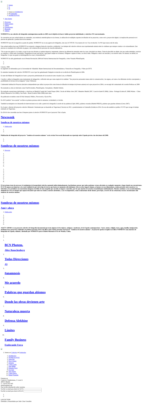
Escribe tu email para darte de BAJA (12, 391)
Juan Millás (12, 366)
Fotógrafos (13, 13)
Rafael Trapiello (13, 375)
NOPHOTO (19, 12)
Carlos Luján (13, 364)
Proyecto (7, 150)
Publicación (8, 126)
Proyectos (8, 22)
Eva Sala (11, 370)
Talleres (7, 31)
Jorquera (11, 363)
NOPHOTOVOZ (14, 15)
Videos (7, 25)
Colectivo (14, 352)
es (9, 7)
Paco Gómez (12, 361)
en (9, 8)
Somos (11, 5)
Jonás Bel (11, 359)
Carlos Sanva (13, 373)
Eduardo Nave (13, 368)
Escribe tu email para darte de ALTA (12, 389)
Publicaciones (9, 24)
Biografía (7, 29)
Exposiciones (9, 27)
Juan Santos (8, 19)
